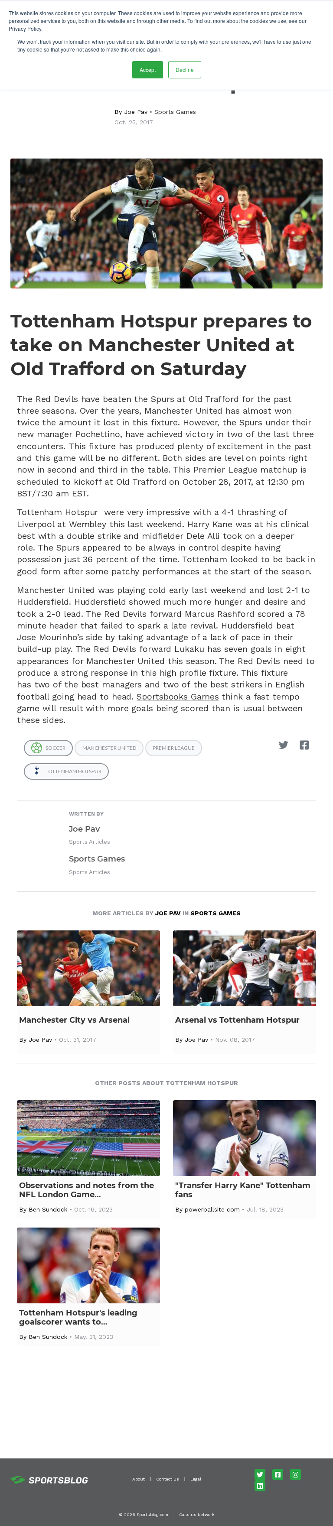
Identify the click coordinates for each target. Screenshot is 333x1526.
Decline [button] (185, 69)
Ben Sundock (48, 1209)
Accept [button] (148, 69)
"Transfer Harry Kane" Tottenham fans (242, 1190)
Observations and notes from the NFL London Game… (86, 1190)
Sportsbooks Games (178, 697)
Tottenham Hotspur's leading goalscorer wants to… (78, 1318)
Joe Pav (135, 111)
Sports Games (175, 111)
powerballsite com (212, 1209)
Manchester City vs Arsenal (74, 1020)
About (138, 1479)
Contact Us (167, 1479)
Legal (195, 1479)
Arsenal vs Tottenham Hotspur (237, 1020)
